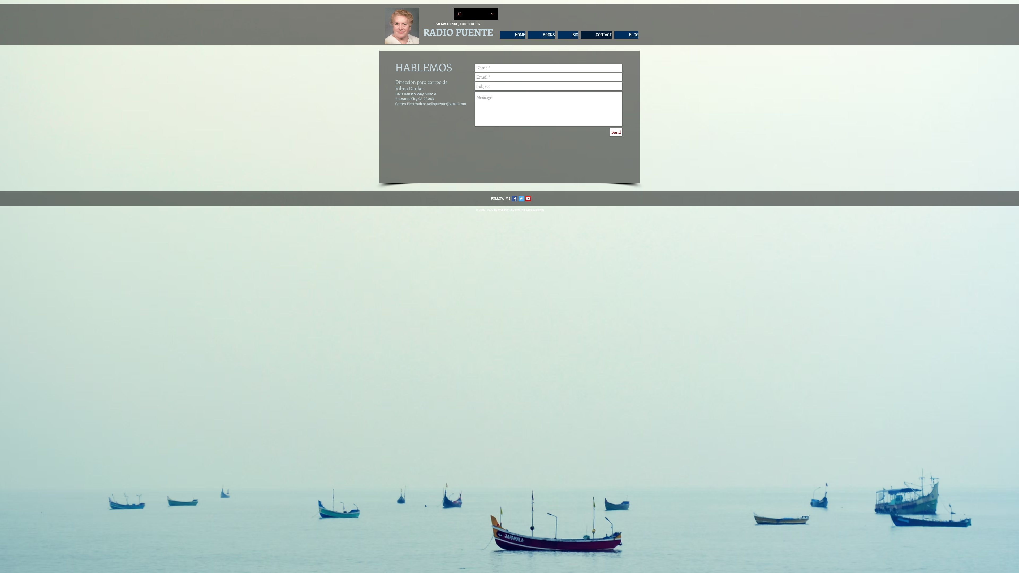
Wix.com (538, 210)
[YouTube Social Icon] (528, 198)
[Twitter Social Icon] (521, 198)
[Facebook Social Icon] (514, 198)
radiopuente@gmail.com (446, 103)
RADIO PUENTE (458, 31)
